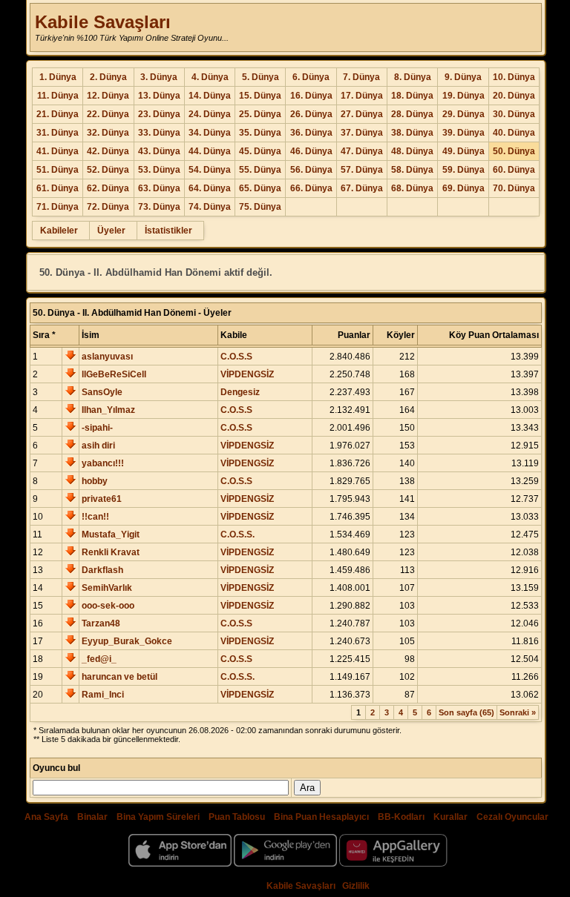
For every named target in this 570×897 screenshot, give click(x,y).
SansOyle (102, 392)
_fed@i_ (99, 659)
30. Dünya (514, 114)
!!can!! (95, 517)
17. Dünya (362, 95)
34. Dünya (210, 133)
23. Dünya (159, 114)
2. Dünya (108, 77)
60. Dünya (514, 170)
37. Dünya (362, 133)
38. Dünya (412, 133)
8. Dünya (412, 77)
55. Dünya (260, 170)
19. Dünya (463, 95)
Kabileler (59, 230)
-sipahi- (97, 428)
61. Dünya (57, 188)
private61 (102, 499)
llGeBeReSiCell (114, 374)
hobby (95, 481)
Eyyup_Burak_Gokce (127, 641)
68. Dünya (412, 188)
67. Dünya (362, 188)
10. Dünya (514, 77)
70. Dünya (514, 188)
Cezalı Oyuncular (512, 817)
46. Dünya (311, 151)
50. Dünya (514, 151)
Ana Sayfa (46, 817)
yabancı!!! (103, 463)
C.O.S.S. (237, 534)
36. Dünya (311, 133)
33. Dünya (159, 133)
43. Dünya (159, 151)
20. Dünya (514, 95)
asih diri (98, 445)
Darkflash (102, 570)
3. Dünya (158, 77)
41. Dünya (57, 151)
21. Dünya (57, 114)
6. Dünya (311, 77)
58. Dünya (412, 170)
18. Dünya (412, 95)
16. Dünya (311, 95)
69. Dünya (463, 188)
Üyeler (111, 230)
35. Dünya (260, 133)
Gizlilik (356, 886)
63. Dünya (159, 188)
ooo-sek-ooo (108, 605)
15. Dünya (260, 95)
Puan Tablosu (237, 817)
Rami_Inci (103, 694)
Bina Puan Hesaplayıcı (321, 817)
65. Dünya (260, 188)
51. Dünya (57, 170)
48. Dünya (412, 151)
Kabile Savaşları (103, 22)
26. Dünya (311, 114)
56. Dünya (311, 170)
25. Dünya (260, 114)
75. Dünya (260, 207)
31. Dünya (57, 133)
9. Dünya (463, 77)
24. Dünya (210, 114)
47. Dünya (362, 151)
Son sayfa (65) (466, 712)
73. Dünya (159, 207)
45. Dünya (260, 151)
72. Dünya (108, 207)
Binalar (92, 817)
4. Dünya (210, 77)
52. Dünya (108, 170)
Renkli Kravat (111, 552)
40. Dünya (514, 133)
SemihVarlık (107, 588)
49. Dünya (463, 151)
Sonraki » (517, 712)
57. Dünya (362, 170)
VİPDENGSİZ (247, 374)
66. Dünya (311, 188)
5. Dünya (260, 77)
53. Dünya (159, 170)
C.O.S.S (236, 356)
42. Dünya (108, 151)
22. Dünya (108, 114)
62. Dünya (108, 188)
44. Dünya (210, 151)
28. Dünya (412, 114)
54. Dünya (210, 170)
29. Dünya (463, 114)
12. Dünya (108, 95)
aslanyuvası (107, 356)
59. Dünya (463, 170)
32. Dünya (108, 133)
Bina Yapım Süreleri (158, 817)
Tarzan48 (101, 623)
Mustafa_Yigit (111, 534)
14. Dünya (210, 95)
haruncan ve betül (119, 677)
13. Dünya (159, 95)
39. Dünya (463, 133)
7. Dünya (361, 77)
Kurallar (450, 817)
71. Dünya (57, 207)
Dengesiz (240, 392)
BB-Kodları (401, 817)
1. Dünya (57, 77)
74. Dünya (210, 207)
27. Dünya (362, 114)
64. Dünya (210, 188)
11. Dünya (58, 95)
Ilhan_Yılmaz (108, 410)
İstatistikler (168, 230)
